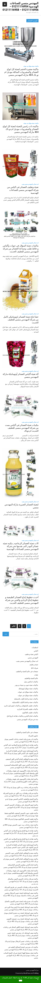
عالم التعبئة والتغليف (31, 678)
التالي (13, 626)
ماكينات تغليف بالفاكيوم (30, 713)
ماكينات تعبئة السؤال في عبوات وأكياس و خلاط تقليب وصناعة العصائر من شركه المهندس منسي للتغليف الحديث (21, 248)
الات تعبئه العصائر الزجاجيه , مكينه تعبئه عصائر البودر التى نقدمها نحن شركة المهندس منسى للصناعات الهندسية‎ (21, 546)
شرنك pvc (34, 668)
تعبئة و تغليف (33, 665)
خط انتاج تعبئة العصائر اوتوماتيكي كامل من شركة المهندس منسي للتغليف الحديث (21, 320)
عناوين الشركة (33, 736)
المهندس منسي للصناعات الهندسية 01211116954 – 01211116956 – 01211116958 (21, 6)
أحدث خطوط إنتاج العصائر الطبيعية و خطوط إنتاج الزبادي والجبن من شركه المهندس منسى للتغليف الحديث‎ (22, 600)
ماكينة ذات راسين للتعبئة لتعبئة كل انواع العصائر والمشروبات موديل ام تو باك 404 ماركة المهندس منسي (21, 129)
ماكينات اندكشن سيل (31, 682)
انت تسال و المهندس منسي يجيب (30, 184)
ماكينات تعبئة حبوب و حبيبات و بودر (26, 685)
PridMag (36, 973)
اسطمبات (35, 647)
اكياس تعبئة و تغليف (31, 654)
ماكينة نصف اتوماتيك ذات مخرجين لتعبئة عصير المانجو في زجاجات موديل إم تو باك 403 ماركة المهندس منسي (22, 935)
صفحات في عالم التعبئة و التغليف (27, 671)
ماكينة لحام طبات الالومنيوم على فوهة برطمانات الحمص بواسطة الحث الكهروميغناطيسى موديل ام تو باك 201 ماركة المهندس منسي (21, 873)
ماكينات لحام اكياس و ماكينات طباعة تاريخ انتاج (22, 716)
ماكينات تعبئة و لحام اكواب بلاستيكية (26, 699)
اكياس (36, 651)
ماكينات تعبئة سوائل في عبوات (28, 695)
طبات (36, 675)
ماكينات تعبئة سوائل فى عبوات (31, 66)
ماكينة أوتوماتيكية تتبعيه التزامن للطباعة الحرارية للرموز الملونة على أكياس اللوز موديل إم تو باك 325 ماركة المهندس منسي (21, 753)
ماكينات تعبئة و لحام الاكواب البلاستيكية (25, 702)
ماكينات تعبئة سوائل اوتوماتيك (28, 689)
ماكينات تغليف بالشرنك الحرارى (27, 709)
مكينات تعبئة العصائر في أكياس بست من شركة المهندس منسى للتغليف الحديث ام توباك (22, 428)
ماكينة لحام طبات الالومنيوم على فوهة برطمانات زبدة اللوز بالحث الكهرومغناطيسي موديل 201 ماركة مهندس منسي (21, 781)
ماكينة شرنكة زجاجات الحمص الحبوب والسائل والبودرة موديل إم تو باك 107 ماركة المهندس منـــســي (23, 881)
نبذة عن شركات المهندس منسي (27, 719)
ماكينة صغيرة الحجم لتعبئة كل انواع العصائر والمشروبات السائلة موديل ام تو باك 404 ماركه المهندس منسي (21, 72)
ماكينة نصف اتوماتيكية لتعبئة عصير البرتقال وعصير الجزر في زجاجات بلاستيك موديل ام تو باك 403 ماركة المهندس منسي (20, 895)
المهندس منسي (33, 658)
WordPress (26, 973)
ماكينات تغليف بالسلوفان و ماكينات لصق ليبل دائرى (21, 706)
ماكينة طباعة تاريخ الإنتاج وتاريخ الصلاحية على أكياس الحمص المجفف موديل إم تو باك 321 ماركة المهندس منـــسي (21, 833)
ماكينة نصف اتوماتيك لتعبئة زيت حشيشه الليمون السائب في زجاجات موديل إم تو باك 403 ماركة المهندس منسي (22, 921)
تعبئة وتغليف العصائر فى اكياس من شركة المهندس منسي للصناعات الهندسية (23, 190)
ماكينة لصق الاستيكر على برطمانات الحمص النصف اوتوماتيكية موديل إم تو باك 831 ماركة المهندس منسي (21, 807)
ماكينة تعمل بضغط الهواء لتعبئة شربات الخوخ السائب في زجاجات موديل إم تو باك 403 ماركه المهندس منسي (20, 955)
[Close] (37, 979)
